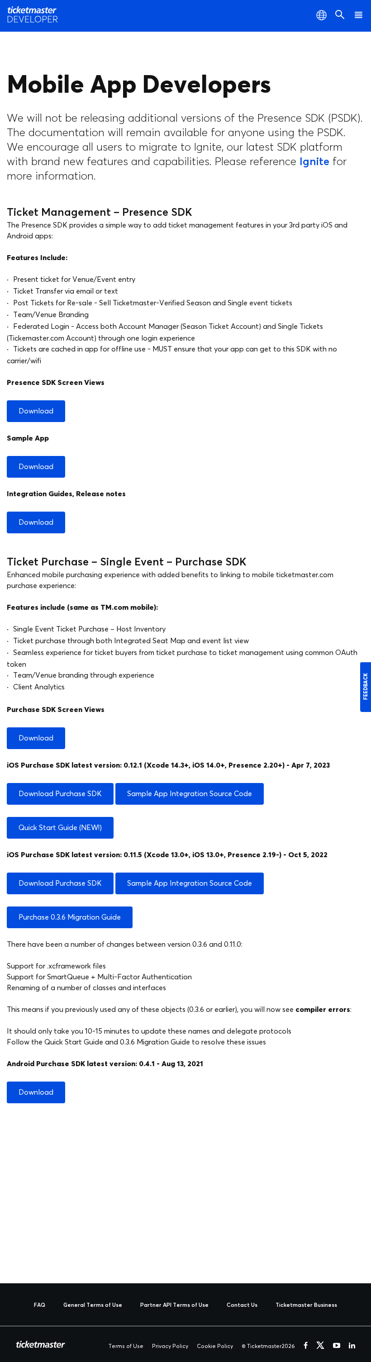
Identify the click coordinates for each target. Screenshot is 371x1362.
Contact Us (242, 1305)
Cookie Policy (215, 1346)
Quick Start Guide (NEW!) (60, 827)
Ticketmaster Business (306, 1305)
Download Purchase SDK (60, 793)
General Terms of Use (92, 1305)
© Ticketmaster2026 (268, 1346)
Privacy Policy (170, 1346)
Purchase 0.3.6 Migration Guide (70, 917)
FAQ (39, 1305)
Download (36, 411)
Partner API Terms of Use (174, 1305)
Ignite (314, 162)
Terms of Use (126, 1346)
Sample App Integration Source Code (189, 793)
